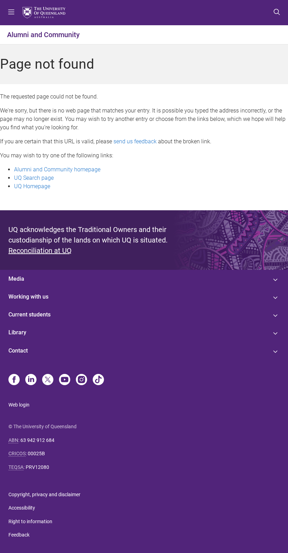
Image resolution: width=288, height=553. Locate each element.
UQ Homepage (32, 186)
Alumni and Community (43, 34)
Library (17, 332)
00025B (36, 453)
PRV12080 (37, 467)
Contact (18, 350)
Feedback (19, 535)
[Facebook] (14, 380)
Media (16, 278)
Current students (29, 314)
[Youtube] (64, 380)
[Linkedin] (31, 380)
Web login (19, 405)
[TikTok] (98, 380)
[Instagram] (81, 380)
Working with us (28, 296)
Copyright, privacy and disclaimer (44, 494)
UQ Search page (34, 178)
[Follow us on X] (47, 380)
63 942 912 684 (37, 440)
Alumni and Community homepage (57, 169)
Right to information (30, 521)
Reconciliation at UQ (40, 250)
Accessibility (21, 508)
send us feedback (135, 141)
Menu (11, 12)
